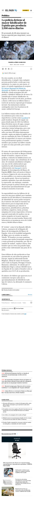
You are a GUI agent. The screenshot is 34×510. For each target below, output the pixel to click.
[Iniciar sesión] (31, 10)
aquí (25, 313)
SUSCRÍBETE (25, 10)
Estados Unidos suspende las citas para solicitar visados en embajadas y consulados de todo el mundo (17, 423)
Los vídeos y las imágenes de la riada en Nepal (14, 415)
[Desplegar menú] (3, 10)
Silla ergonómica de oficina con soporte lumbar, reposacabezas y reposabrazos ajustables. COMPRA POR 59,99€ (17, 464)
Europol (18, 168)
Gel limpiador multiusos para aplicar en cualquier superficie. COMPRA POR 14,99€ (22, 471)
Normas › (30, 294)
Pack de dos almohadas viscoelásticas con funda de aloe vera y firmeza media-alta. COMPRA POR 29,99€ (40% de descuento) (23, 482)
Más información (5, 310)
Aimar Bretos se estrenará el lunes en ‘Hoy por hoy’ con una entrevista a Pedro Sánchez (17, 391)
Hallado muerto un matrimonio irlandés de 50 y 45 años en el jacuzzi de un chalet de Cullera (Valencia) (17, 418)
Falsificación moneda (16, 302)
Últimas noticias (7, 370)
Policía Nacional (5, 302)
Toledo (24, 302)
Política (5, 16)
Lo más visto (5, 399)
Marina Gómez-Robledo (17, 62)
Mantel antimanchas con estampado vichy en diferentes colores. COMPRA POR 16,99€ (22, 490)
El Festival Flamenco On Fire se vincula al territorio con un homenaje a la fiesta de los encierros (15, 375)
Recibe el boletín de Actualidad (11, 290)
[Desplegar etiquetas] (31, 302)
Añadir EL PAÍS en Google (9, 73)
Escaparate (17, 439)
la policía (25, 118)
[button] (17, 50)
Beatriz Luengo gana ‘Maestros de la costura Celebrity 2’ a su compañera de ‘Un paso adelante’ (16, 386)
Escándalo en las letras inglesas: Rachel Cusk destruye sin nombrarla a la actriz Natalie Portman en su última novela (17, 410)
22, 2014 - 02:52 (19, 64)
